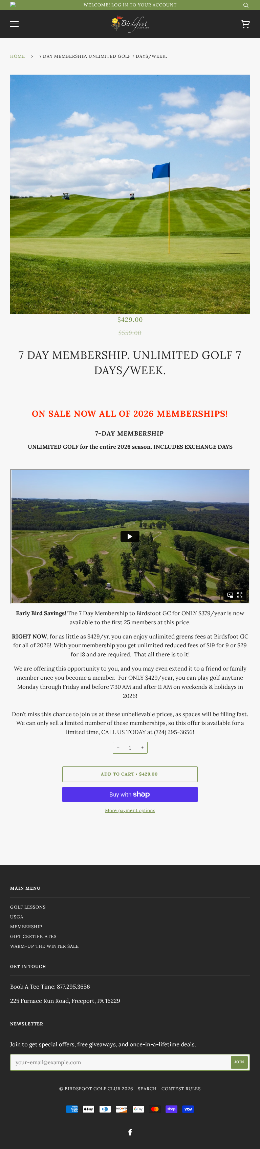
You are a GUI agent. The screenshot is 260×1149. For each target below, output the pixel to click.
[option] (130, 194)
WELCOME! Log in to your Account (130, 5)
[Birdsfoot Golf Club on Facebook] (130, 1133)
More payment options (130, 810)
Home (17, 56)
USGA (16, 917)
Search (147, 1089)
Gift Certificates (33, 936)
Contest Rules (181, 1089)
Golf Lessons (28, 907)
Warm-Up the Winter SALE (44, 946)
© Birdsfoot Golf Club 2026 (96, 1089)
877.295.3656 (73, 986)
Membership (26, 927)
